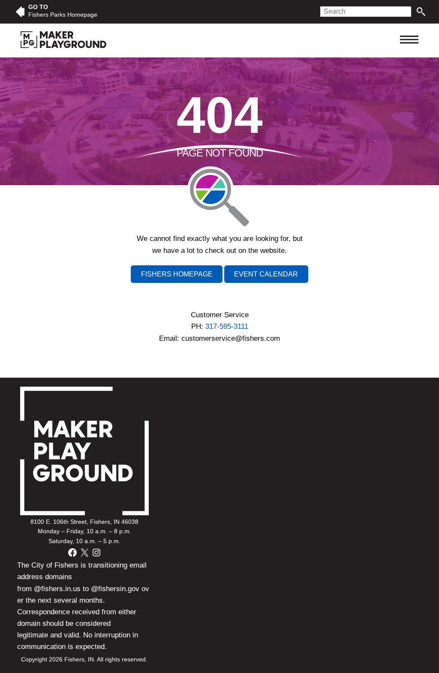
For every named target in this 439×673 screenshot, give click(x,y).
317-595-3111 (226, 326)
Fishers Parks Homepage (62, 14)
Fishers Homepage (177, 274)
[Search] (421, 11)
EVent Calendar (266, 274)
